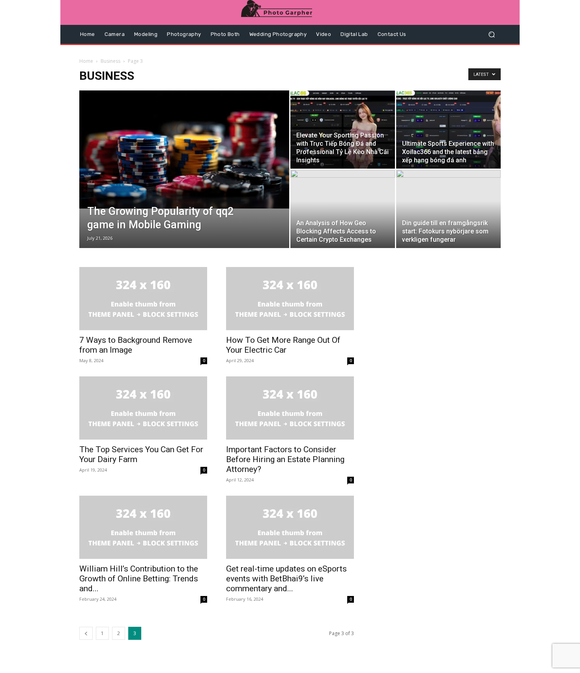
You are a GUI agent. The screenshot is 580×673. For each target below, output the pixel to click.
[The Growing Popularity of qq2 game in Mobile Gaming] (184, 149)
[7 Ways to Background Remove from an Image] (143, 298)
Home (86, 61)
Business (110, 61)
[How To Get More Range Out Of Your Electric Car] (290, 298)
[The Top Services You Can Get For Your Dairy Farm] (143, 408)
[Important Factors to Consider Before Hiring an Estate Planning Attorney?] (290, 408)
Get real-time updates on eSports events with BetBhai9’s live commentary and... (286, 578)
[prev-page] (86, 633)
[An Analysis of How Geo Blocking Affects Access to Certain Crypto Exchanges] (342, 202)
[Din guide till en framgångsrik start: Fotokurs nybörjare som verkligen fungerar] (448, 204)
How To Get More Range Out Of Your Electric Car (283, 345)
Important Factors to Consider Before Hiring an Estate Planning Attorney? (285, 459)
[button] (491, 34)
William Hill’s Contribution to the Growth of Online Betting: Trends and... (138, 578)
